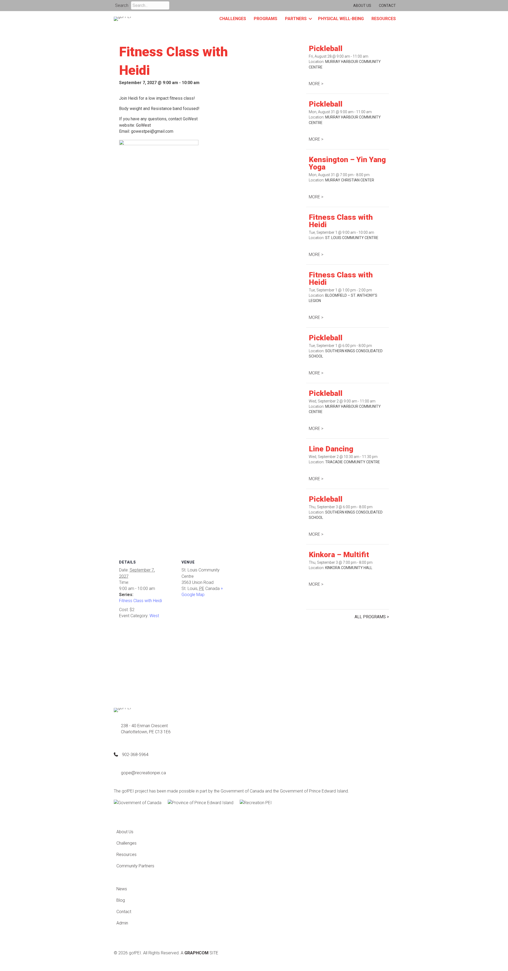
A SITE (199, 952)
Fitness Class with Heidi (140, 600)
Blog (120, 900)
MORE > (316, 83)
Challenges (232, 18)
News (121, 888)
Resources (383, 18)
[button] (175, 5)
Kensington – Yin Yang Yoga (347, 163)
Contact (387, 5)
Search (121, 5)
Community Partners (135, 865)
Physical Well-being (341, 18)
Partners (296, 18)
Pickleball (325, 48)
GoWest (143, 125)
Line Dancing (331, 449)
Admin (122, 923)
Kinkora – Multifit (339, 554)
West (154, 615)
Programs (265, 18)
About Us (362, 5)
